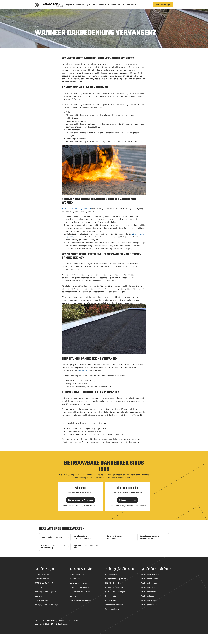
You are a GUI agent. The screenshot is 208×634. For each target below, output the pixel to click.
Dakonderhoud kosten (78, 583)
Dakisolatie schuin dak (114, 587)
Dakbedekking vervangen (115, 591)
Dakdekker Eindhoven (149, 591)
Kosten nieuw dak (77, 574)
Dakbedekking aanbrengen (80, 600)
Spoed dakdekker (112, 609)
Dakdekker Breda (147, 596)
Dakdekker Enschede (149, 604)
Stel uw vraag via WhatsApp (80, 500)
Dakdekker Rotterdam (149, 578)
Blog (37, 26)
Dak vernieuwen (111, 574)
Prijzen (69, 4)
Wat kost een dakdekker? (80, 591)
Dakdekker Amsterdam (150, 574)
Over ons (130, 4)
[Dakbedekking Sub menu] (89, 4)
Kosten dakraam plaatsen (80, 587)
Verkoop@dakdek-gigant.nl (45, 591)
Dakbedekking (82, 4)
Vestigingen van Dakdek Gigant (47, 604)
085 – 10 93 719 (41, 587)
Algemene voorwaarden (56, 620)
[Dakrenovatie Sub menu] (105, 4)
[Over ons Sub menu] (135, 4)
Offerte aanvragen (163, 4)
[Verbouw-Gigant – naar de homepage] (49, 4)
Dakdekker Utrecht (148, 587)
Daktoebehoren (115, 4)
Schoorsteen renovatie (114, 604)
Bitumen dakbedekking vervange (76, 208)
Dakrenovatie (98, 4)
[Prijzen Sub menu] (73, 4)
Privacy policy (40, 620)
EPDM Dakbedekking (113, 583)
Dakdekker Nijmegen (149, 600)
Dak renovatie (110, 600)
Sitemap (70, 620)
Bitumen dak (75, 578)
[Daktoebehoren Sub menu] (123, 4)
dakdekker (83, 370)
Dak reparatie (110, 596)
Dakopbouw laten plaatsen (115, 578)
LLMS (76, 620)
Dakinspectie (75, 596)
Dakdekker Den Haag (149, 583)
